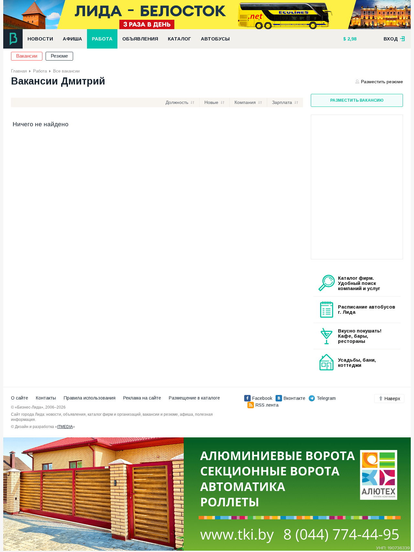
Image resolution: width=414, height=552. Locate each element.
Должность (177, 102)
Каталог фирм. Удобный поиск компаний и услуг (359, 283)
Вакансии (26, 56)
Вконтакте (294, 398)
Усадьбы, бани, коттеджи (357, 362)
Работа (102, 38)
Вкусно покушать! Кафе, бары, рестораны (360, 336)
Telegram (326, 398)
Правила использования (89, 397)
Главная (19, 71)
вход (391, 38)
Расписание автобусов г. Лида (366, 309)
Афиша (72, 38)
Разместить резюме (382, 81)
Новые (211, 102)
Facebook (262, 398)
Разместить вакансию (357, 100)
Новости (40, 38)
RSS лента (267, 405)
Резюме (59, 56)
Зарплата (282, 102)
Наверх (392, 398)
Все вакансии (66, 71)
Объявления (140, 38)
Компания (245, 102)
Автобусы (215, 38)
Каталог (179, 38)
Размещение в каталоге (194, 397)
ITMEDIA (65, 426)
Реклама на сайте (142, 397)
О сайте (19, 397)
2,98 (351, 38)
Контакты (46, 397)
